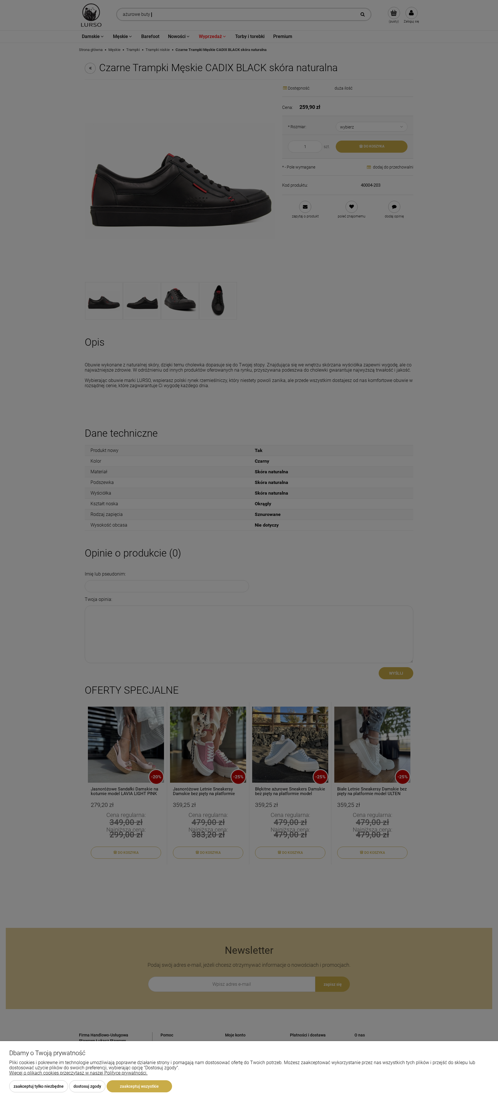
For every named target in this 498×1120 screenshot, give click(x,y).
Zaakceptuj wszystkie (139, 1086)
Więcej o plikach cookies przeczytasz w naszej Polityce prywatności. (78, 1073)
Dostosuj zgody (87, 1086)
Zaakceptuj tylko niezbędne (39, 1086)
